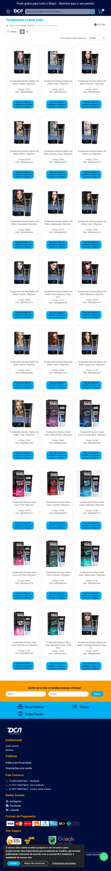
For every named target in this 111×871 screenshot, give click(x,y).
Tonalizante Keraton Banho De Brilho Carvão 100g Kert (24, 293)
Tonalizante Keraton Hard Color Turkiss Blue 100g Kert (91, 573)
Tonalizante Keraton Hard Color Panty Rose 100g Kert (24, 643)
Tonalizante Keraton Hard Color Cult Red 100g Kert (58, 503)
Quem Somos (12, 746)
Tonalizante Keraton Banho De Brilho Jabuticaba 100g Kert (58, 222)
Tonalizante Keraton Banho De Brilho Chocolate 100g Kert (24, 222)
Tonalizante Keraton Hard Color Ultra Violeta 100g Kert (58, 433)
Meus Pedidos (34, 707)
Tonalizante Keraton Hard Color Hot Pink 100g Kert (24, 573)
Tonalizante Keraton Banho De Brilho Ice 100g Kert (91, 152)
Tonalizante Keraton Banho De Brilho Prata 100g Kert (58, 82)
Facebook (15, 805)
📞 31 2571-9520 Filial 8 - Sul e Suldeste (25, 785)
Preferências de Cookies (64, 863)
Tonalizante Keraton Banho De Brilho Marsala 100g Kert (91, 293)
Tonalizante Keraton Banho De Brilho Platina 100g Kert (24, 152)
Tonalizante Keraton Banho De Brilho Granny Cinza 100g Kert (58, 152)
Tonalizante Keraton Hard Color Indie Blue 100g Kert (91, 503)
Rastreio (10, 750)
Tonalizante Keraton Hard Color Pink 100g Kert (24, 503)
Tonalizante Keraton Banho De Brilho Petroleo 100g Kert (91, 82)
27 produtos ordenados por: (73, 38)
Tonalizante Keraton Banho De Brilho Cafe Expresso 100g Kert (58, 294)
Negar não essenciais (34, 863)
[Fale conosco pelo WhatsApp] (103, 856)
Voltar (101, 24)
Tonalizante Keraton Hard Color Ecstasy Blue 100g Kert (92, 433)
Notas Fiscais (34, 714)
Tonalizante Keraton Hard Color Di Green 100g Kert (58, 573)
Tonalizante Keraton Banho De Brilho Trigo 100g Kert (24, 433)
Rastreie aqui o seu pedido (76, 3)
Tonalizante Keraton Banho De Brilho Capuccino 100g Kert (91, 363)
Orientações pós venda (19, 768)
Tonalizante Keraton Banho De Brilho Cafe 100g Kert (91, 222)
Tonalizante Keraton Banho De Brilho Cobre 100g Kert (58, 363)
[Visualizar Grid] (22, 31)
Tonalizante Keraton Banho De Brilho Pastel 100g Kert (24, 363)
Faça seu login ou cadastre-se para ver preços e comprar (23, 104)
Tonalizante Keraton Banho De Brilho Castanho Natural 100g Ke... (91, 645)
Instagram (15, 801)
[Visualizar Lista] (27, 31)
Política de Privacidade (18, 762)
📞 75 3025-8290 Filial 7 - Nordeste (22, 781)
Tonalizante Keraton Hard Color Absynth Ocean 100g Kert (58, 645)
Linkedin (14, 810)
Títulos (84, 707)
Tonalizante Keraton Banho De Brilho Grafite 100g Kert (24, 82)
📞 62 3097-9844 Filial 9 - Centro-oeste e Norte (28, 789)
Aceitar (13, 863)
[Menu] (8, 11)
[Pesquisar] (92, 11)
